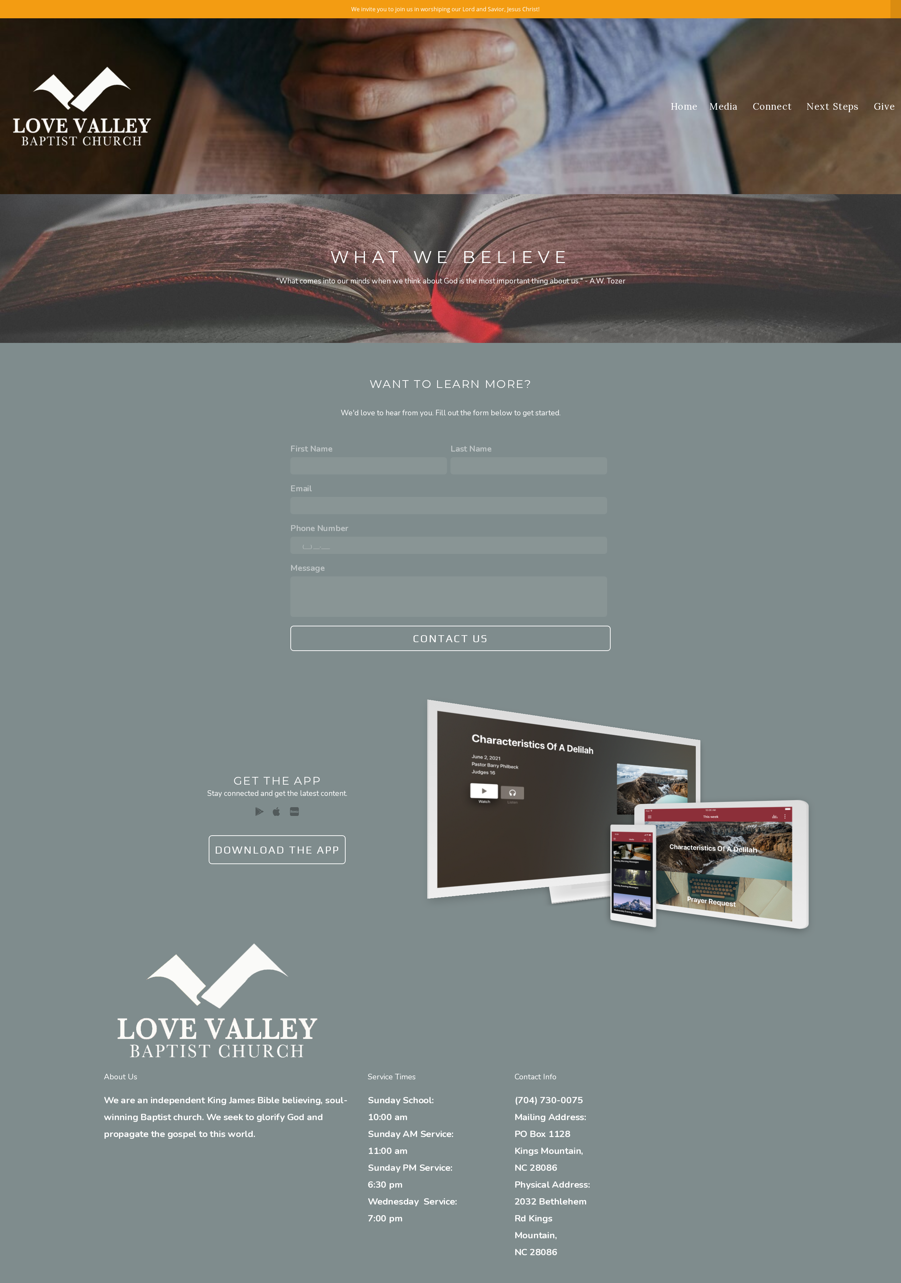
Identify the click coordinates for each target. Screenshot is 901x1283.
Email (301, 488)
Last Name (471, 448)
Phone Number (319, 528)
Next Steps (834, 106)
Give (884, 106)
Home (684, 106)
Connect (774, 106)
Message (307, 568)
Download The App (277, 849)
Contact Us (451, 638)
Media (725, 106)
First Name (311, 448)
